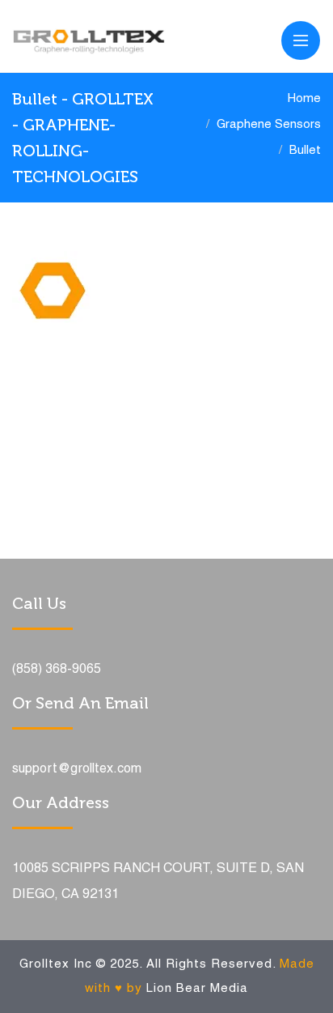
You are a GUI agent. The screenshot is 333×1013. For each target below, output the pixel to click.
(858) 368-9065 (56, 669)
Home (304, 98)
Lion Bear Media (197, 988)
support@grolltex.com (76, 769)
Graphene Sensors (269, 124)
